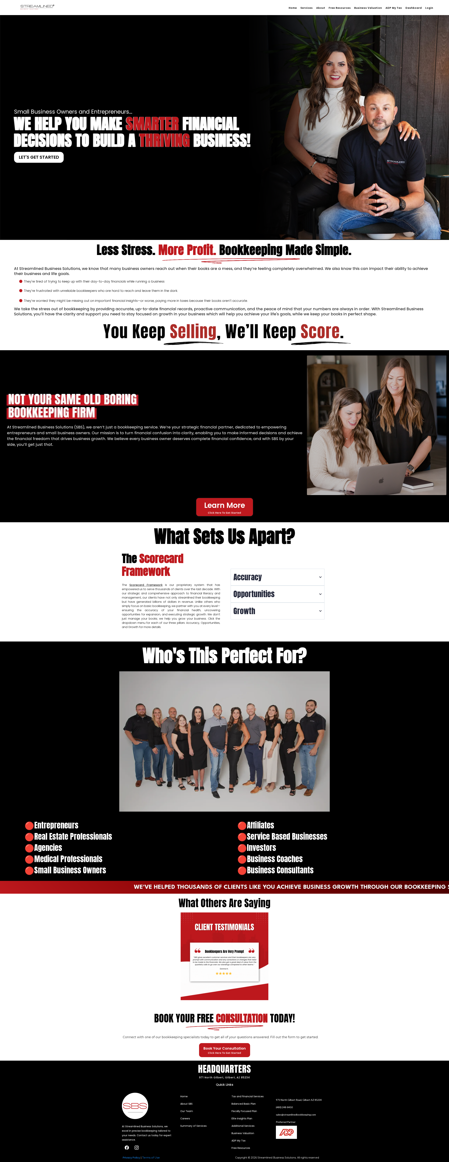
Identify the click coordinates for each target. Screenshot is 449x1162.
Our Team (186, 1111)
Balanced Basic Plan (244, 1104)
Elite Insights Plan (242, 1118)
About (320, 8)
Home (293, 8)
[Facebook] (127, 1148)
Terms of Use (151, 1157)
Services (306, 8)
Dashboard (414, 8)
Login (429, 8)
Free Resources (340, 8)
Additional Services (243, 1126)
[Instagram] (137, 1148)
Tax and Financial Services (248, 1096)
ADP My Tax (394, 8)
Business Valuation (368, 8)
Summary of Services (193, 1126)
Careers (185, 1118)
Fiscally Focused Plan (244, 1111)
